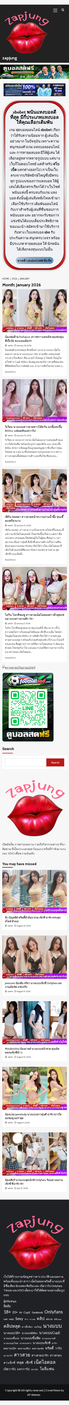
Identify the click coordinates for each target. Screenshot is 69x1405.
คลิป (40, 1318)
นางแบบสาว (25, 1343)
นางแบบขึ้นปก (11, 1338)
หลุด (20, 1362)
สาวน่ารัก (8, 1355)
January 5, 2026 (23, 623)
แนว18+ (34, 1369)
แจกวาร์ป (23, 1369)
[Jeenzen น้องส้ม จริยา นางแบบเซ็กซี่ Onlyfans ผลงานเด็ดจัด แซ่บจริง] (34, 957)
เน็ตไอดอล (49, 328)
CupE (27, 1312)
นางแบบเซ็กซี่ (41, 1343)
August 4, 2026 (23, 1122)
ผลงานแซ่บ (38, 1348)
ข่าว (26, 1319)
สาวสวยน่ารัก (39, 1355)
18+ (7, 1311)
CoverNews (53, 1390)
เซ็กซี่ (29, 1362)
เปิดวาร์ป (10, 1369)
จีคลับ (7, 1305)
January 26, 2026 (24, 345)
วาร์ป (58, 1348)
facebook (37, 1312)
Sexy (19, 1318)
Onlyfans (53, 1311)
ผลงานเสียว (24, 1348)
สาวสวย (22, 1355)
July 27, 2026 (22, 1188)
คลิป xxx (57, 1319)
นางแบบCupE (49, 1332)
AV (20, 1312)
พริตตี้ (29, 328)
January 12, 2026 (24, 525)
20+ (15, 1312)
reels (11, 1319)
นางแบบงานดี (48, 1338)
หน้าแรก (38, 328)
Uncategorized (13, 418)
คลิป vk (49, 1319)
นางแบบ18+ (12, 1333)
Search (8, 749)
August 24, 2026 (24, 926)
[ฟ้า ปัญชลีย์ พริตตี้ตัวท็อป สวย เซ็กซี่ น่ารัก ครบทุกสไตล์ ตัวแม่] (34, 891)
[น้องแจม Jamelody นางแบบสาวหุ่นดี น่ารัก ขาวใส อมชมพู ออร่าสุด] (34, 1088)
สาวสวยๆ (56, 1355)
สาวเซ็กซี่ (9, 1362)
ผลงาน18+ (10, 1348)
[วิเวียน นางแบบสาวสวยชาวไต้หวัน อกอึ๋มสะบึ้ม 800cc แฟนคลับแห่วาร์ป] (34, 400)
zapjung (9, 57)
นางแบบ (20, 328)
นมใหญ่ (38, 1327)
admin (10, 345)
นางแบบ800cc (30, 1333)
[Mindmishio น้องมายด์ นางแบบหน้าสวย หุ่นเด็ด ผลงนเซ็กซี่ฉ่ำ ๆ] (34, 1022)
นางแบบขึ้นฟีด (31, 1338)
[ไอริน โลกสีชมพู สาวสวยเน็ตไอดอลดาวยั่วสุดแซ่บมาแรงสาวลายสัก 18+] (34, 588)
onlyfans (10, 328)
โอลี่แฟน (47, 1368)
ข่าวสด (32, 1319)
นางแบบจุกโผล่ (11, 1343)
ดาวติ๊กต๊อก (27, 1327)
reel (5, 1319)
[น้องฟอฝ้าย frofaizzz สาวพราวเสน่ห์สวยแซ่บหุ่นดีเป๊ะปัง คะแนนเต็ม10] (34, 310)
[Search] (63, 10)
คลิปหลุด (12, 1326)
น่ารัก (54, 1343)
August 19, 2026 (23, 991)
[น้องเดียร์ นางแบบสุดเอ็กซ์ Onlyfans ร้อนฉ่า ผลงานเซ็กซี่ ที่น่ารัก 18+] (34, 1154)
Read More (10, 371)
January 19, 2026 (24, 435)
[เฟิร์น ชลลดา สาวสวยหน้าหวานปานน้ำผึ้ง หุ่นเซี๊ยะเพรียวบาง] (34, 490)
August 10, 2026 (24, 1057)
